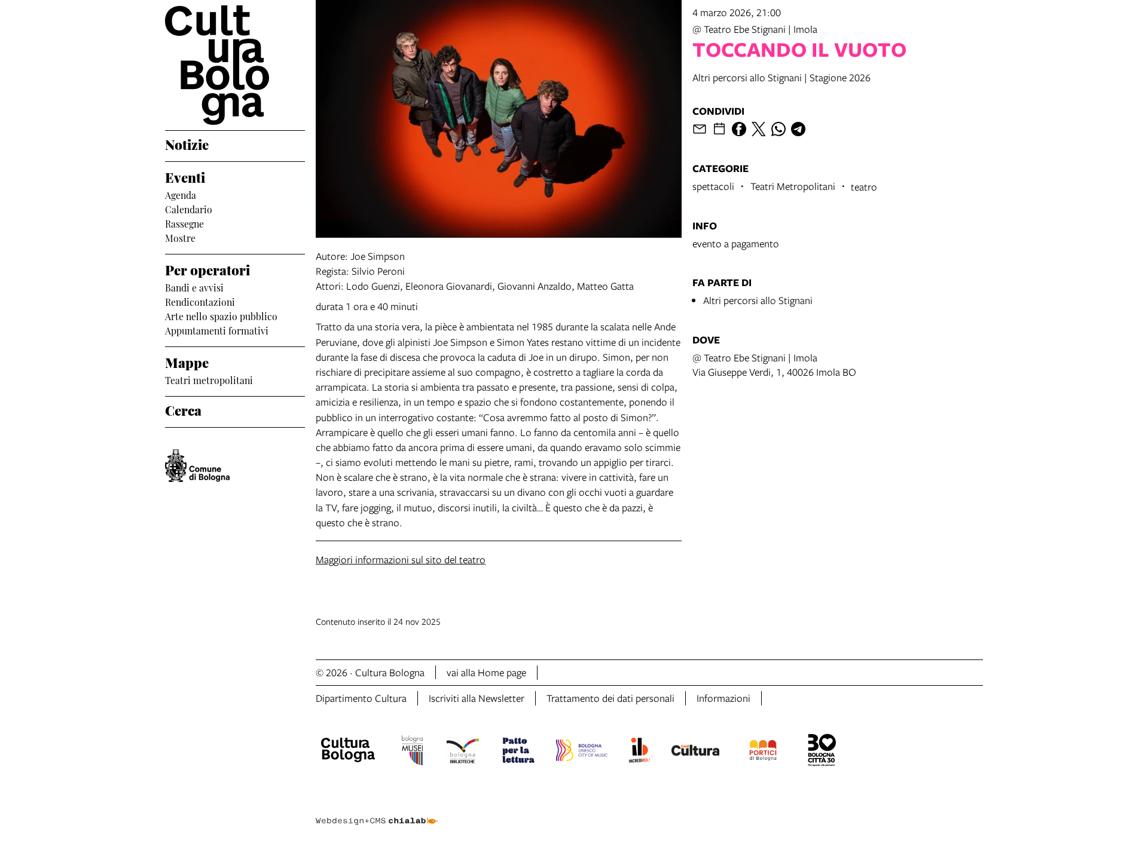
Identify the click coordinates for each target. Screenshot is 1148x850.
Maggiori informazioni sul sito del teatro (401, 559)
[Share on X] (759, 129)
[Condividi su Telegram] (798, 129)
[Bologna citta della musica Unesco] (581, 752)
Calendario (188, 208)
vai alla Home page (486, 672)
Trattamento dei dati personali (610, 698)
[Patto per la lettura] (518, 752)
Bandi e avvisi (194, 287)
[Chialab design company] (377, 810)
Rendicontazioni (200, 301)
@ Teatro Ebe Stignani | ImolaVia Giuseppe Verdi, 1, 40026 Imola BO (774, 365)
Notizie (187, 143)
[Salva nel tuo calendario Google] (719, 129)
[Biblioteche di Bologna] (462, 752)
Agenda (180, 194)
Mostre (180, 237)
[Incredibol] (639, 752)
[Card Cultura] (695, 752)
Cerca (183, 409)
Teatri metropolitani (209, 379)
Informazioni (723, 698)
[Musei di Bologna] (412, 752)
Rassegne (184, 223)
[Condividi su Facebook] (739, 129)
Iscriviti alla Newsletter (476, 698)
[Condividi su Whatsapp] (778, 129)
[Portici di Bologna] (763, 752)
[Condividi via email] (699, 129)
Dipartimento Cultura (361, 698)
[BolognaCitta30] (822, 752)
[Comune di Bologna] (197, 465)
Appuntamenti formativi (216, 330)
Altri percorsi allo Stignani (758, 300)
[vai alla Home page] (235, 65)
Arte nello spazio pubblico (221, 315)
